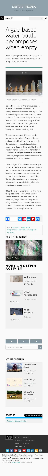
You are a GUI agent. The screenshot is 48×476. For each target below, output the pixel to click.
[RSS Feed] (36, 450)
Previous (11, 88)
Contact (26, 437)
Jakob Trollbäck (28, 311)
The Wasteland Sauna (30, 365)
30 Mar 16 (15, 227)
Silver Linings (29, 379)
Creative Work (23, 230)
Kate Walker (26, 227)
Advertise (19, 440)
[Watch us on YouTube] (24, 450)
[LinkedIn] (29, 219)
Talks (26, 317)
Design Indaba (16, 462)
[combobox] (36, 18)
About (17, 437)
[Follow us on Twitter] (11, 341)
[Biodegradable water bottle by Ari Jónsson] (20, 96)
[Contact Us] (40, 450)
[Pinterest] (24, 219)
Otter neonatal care (30, 293)
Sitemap (26, 443)
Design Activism (12, 230)
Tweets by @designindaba (16, 421)
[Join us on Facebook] (23, 341)
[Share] (38, 219)
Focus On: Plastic (13, 258)
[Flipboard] (33, 219)
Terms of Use (20, 446)
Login (17, 443)
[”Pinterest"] (36, 341)
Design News (33, 230)
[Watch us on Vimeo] (28, 450)
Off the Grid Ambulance (29, 393)
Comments (10, 232)
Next (36, 88)
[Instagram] (19, 450)
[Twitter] (20, 219)
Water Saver (30, 276)
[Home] (24, 6)
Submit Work (30, 440)
